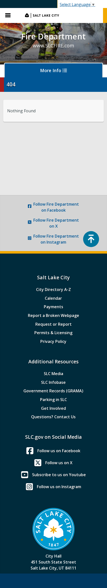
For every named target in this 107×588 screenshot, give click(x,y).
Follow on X (56, 223)
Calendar (53, 298)
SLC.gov (61, 15)
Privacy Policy (53, 341)
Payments (53, 306)
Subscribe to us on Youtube (59, 474)
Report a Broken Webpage (53, 315)
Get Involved (53, 408)
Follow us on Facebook (58, 450)
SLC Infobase (53, 382)
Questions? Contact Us (53, 417)
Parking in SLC (53, 399)
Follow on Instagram (56, 239)
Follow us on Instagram (59, 486)
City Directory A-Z (53, 289)
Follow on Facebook (56, 207)
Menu (10, 15)
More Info (51, 70)
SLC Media (53, 373)
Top (91, 239)
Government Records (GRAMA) (53, 391)
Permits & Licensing (53, 332)
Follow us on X (58, 462)
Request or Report (53, 324)
